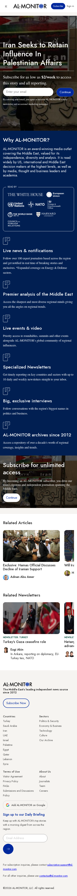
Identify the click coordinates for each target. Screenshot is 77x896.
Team (42, 786)
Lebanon (7, 759)
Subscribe (58, 6)
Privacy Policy (10, 781)
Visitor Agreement (12, 776)
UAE (5, 735)
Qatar (6, 754)
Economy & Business (50, 726)
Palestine (7, 745)
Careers (43, 791)
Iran (5, 731)
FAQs (6, 786)
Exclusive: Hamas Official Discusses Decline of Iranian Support (29, 567)
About (42, 776)
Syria (5, 764)
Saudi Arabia (10, 726)
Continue (11, 498)
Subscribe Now (16, 703)
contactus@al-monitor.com (53, 876)
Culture (43, 735)
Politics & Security (49, 721)
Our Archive (46, 740)
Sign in (70, 6)
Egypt (6, 750)
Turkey (6, 721)
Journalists (44, 781)
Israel (6, 740)
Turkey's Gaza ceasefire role (24, 641)
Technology (45, 731)
